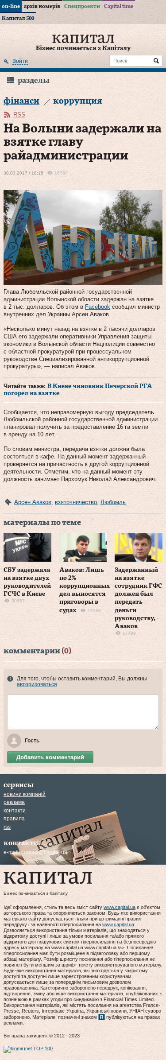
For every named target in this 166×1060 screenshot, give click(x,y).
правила (14, 818)
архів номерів (42, 6)
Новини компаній (25, 794)
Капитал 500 (18, 18)
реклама (14, 802)
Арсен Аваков (32, 502)
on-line (11, 6)
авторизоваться (37, 684)
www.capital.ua (119, 907)
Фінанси (21, 101)
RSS (19, 114)
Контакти (15, 811)
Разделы (34, 80)
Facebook (97, 306)
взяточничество (76, 502)
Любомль (113, 502)
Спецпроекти (82, 6)
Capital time (118, 6)
